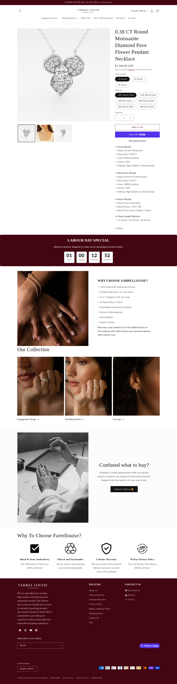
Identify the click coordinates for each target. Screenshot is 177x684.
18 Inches (122, 85)
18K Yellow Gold (146, 101)
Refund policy (55, 678)
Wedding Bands (73, 419)
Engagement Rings (26, 419)
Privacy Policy (95, 604)
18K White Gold (125, 107)
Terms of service (82, 678)
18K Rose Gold (147, 107)
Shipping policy (97, 678)
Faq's (91, 622)
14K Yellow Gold (126, 95)
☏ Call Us (129, 600)
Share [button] (120, 228)
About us (93, 590)
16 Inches (138, 79)
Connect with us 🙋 (124, 489)
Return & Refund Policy (99, 609)
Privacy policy (68, 678)
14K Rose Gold (125, 101)
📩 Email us (130, 595)
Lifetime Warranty (97, 600)
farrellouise (28, 678)
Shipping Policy (96, 613)
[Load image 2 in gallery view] (45, 133)
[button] (20, 11)
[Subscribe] (61, 645)
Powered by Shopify (40, 678)
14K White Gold (148, 95)
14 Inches (122, 79)
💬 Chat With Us (132, 590)
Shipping (131, 70)
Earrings (117, 419)
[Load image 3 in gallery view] (63, 133)
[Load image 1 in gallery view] (26, 133)
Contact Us (94, 618)
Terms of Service (96, 595)
